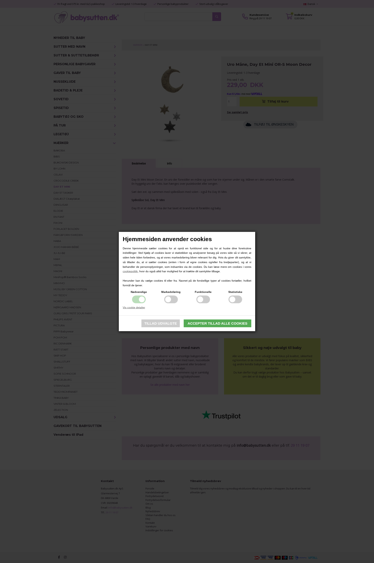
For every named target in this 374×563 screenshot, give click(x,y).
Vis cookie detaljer (134, 307)
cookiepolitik (130, 271)
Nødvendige (139, 291)
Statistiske (235, 291)
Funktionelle (203, 291)
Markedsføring (171, 291)
